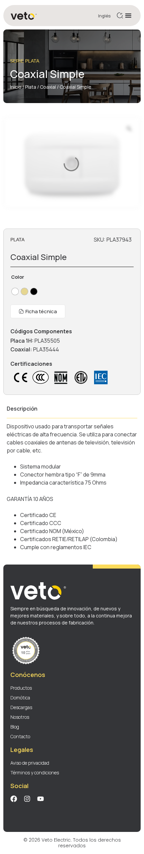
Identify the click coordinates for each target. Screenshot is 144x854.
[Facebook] (13, 798)
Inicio (15, 87)
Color (17, 277)
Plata (30, 87)
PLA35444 (46, 349)
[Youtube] (40, 798)
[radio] (15, 291)
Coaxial (48, 87)
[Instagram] (27, 798)
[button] (128, 15)
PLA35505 (47, 340)
